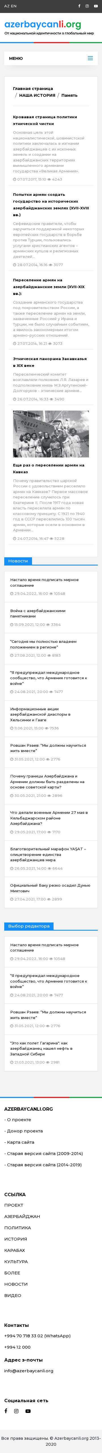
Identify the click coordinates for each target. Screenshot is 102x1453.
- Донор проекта (23, 1131)
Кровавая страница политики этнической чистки (48, 148)
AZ (7, 6)
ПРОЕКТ (13, 1205)
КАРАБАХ (14, 1250)
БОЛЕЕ (12, 1273)
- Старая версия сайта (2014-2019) (43, 1164)
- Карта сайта (19, 1142)
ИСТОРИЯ (15, 1239)
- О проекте (17, 1119)
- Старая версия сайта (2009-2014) (43, 1153)
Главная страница (33, 88)
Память (69, 95)
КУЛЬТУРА (16, 1261)
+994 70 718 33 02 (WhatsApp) (37, 1335)
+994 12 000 (17, 1347)
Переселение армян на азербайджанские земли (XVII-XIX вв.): (51, 312)
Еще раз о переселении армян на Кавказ (50, 502)
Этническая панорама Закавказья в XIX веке (50, 378)
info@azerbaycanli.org (29, 1370)
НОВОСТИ (16, 1284)
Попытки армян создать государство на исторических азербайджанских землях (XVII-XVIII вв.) (51, 229)
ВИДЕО (12, 1295)
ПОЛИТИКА (17, 1227)
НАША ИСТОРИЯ (37, 95)
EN (13, 6)
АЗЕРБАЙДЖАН (22, 1216)
